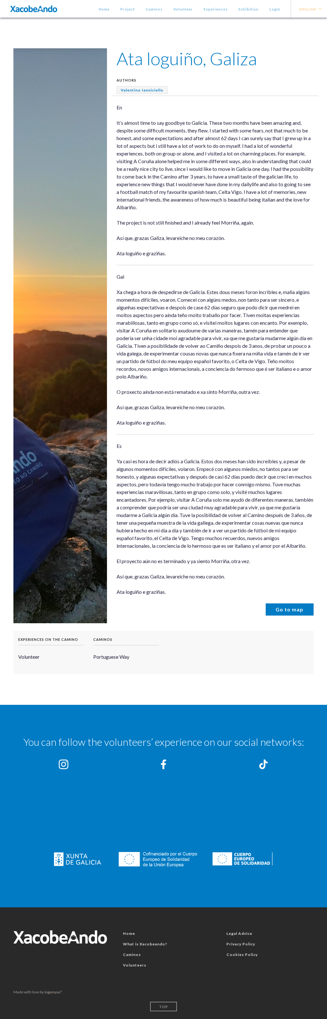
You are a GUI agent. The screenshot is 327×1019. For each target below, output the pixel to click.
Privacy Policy (240, 944)
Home (104, 9)
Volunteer (183, 9)
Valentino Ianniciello (142, 90)
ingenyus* (53, 992)
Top (163, 1007)
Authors (126, 80)
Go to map (289, 609)
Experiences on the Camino (48, 639)
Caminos (154, 9)
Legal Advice (239, 933)
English (307, 9)
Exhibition (249, 9)
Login (275, 9)
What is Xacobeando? (145, 944)
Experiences (216, 9)
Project (127, 9)
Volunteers (134, 965)
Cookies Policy (242, 954)
